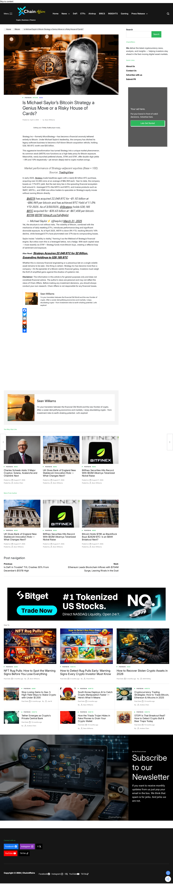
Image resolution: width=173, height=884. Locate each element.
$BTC (30, 210)
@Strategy (66, 206)
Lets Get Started (148, 123)
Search (129, 29)
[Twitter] (61, 314)
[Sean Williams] (21, 407)
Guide (16, 666)
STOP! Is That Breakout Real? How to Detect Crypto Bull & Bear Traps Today (149, 718)
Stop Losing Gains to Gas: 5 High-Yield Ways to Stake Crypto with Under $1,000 (39, 695)
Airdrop (92, 13)
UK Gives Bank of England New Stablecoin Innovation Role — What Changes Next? (59, 473)
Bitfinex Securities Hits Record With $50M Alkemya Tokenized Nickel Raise (98, 473)
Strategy (39, 178)
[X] (61, 326)
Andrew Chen (18, 483)
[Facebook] (61, 310)
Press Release (138, 13)
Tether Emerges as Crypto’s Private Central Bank (36, 717)
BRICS (102, 13)
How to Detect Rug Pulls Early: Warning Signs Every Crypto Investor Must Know (85, 672)
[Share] (61, 331)
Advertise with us (134, 75)
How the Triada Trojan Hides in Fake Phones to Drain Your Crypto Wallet (94, 718)
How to (73, 666)
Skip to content (6, 1)
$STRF (38, 215)
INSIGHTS (113, 13)
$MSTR (31, 198)
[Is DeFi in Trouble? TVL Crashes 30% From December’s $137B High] (3, 442)
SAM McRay (147, 679)
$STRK (30, 215)
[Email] (61, 318)
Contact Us (131, 70)
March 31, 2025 (72, 221)
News (64, 13)
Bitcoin (35, 97)
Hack (128, 666)
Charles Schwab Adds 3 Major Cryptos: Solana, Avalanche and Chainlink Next (20, 473)
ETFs (82, 13)
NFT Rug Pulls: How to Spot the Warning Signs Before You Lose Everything (29, 672)
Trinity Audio (46, 128)
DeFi (75, 13)
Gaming (124, 13)
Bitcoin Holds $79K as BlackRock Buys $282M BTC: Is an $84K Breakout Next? (99, 537)
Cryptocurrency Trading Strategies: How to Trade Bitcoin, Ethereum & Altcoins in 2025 (151, 695)
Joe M (49, 701)
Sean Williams (50, 120)
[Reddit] (61, 322)
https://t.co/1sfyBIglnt (55, 215)
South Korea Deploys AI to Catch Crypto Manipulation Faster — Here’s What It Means (95, 695)
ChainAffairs (90, 679)
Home (55, 13)
